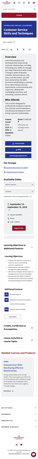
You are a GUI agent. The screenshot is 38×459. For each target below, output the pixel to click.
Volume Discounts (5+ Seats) (17, 167)
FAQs (19, 150)
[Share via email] (29, 49)
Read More (7, 391)
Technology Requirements (18, 156)
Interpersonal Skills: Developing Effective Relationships (13, 367)
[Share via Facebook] (17, 49)
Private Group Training (15, 172)
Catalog (19, 15)
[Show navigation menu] (34, 3)
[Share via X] (23, 49)
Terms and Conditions (14, 454)
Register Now (18, 228)
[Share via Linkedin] (11, 49)
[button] (33, 454)
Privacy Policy (26, 454)
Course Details (19, 143)
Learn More (12, 317)
